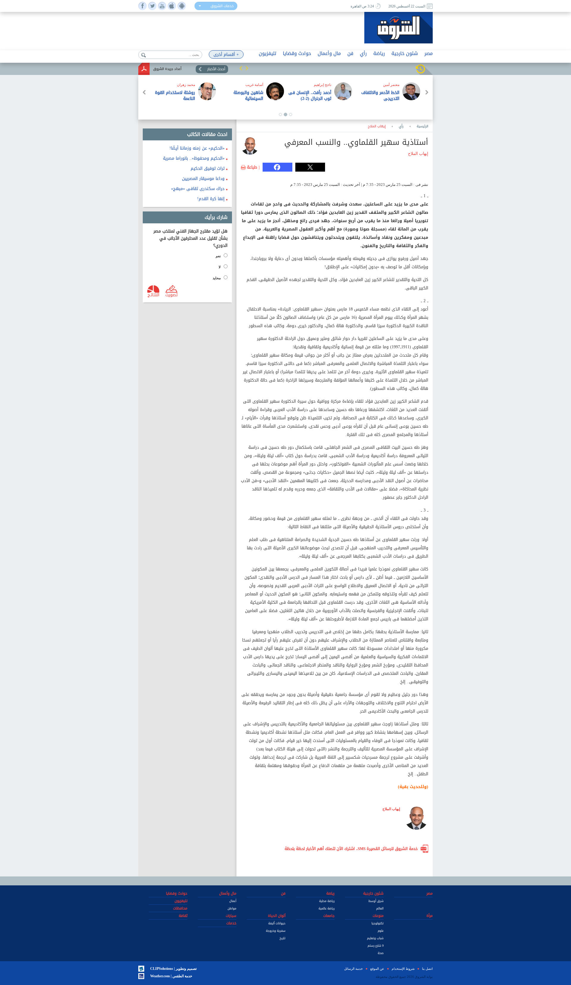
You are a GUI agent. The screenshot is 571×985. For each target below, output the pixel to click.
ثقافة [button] (183, 915)
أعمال (232, 901)
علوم (381, 931)
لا (220, 267)
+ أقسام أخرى (226, 55)
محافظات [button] (180, 908)
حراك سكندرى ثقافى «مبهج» (198, 189)
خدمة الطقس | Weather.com (171, 976)
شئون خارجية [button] (404, 53)
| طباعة (253, 167)
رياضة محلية (327, 901)
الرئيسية (422, 126)
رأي (401, 126)
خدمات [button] (231, 923)
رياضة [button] (379, 53)
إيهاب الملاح (377, 126)
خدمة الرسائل (353, 968)
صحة (381, 953)
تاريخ (283, 938)
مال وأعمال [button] (329, 53)
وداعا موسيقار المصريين (203, 179)
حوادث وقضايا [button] (297, 53)
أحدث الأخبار (216, 69)
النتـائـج (153, 294)
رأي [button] (363, 53)
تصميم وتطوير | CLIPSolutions (173, 969)
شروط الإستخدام (403, 968)
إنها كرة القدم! (211, 199)
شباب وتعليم (375, 938)
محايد (217, 278)
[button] (240, 68)
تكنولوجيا (377, 923)
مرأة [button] (429, 915)
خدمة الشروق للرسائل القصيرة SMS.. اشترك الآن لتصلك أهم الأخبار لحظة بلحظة (351, 848)
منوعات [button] (378, 915)
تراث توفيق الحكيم (208, 168)
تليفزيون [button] (267, 53)
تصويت (171, 294)
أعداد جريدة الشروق (167, 69)
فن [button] (350, 53)
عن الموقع (377, 968)
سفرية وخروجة (276, 931)
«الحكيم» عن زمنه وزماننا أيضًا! (197, 148)
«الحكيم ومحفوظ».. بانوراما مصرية (194, 158)
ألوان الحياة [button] (277, 915)
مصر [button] (428, 53)
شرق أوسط (376, 901)
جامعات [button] (329, 915)
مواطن (232, 908)
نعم (218, 256)
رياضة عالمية (327, 908)
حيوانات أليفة (277, 923)
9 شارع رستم (376, 945)
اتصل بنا (427, 968)
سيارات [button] (231, 915)
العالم (380, 908)
